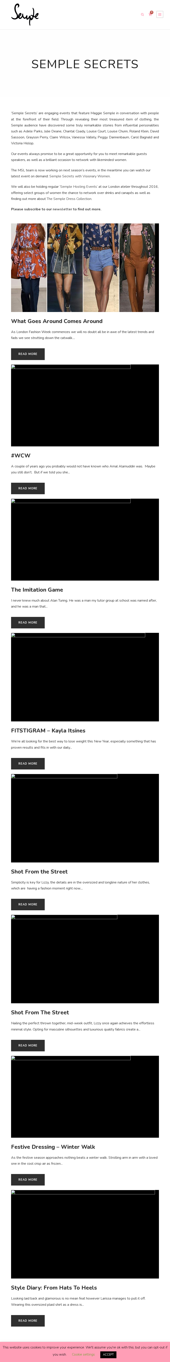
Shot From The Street (40, 1012)
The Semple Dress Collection (69, 198)
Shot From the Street (39, 872)
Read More (27, 354)
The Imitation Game (37, 590)
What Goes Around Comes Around (56, 321)
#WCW (21, 455)
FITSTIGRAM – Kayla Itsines (48, 730)
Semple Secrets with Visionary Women (79, 176)
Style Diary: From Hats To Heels (54, 1288)
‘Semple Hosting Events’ (79, 186)
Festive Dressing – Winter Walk (53, 1147)
